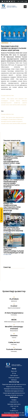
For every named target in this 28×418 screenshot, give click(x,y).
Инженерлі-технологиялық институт (14, 388)
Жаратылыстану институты (14, 386)
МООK (14, 320)
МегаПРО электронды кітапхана (14, 328)
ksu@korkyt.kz (14, 410)
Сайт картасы (14, 375)
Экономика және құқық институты (14, 391)
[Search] (14, 1)
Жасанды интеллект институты (14, 395)
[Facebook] (7, 1)
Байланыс (14, 380)
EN (26, 1)
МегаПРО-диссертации (1, 214)
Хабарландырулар (10, 272)
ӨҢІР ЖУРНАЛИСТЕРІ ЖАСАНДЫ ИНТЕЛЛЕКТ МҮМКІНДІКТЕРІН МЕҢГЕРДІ (13, 229)
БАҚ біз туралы (9, 274)
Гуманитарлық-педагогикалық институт (14, 393)
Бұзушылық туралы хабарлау (10, 415)
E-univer (14, 306)
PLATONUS (14, 299)
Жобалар (7, 276)
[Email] (2, 1)
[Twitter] (12, 1)
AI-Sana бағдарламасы (14, 313)
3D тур (14, 373)
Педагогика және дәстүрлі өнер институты (14, 384)
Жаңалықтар (8, 270)
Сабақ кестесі (14, 342)
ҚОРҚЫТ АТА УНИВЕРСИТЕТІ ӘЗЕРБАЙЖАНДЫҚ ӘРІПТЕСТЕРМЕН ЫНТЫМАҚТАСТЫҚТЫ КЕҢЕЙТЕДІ (13, 183)
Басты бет (14, 371)
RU (22, 1)
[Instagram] (5, 1)
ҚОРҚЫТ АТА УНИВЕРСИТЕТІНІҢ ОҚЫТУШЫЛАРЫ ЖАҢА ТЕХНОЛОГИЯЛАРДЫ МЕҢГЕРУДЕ (12, 207)
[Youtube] (9, 1)
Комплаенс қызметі (14, 377)
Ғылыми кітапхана (14, 349)
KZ (18, 1)
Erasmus (14, 335)
